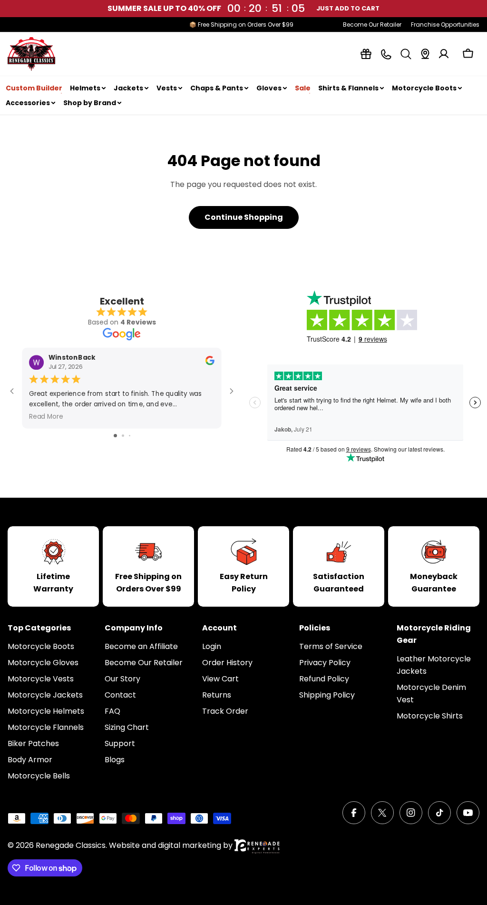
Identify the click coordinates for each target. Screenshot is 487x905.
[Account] (443, 53)
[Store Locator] (425, 53)
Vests (166, 88)
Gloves (269, 88)
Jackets (128, 88)
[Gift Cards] (366, 54)
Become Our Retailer (372, 24)
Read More (46, 416)
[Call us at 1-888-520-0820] (386, 54)
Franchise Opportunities (445, 24)
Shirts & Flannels (348, 88)
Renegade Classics (71, 845)
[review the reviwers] (209, 362)
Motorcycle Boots (424, 88)
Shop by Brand (89, 103)
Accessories (28, 103)
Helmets (85, 88)
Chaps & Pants (216, 88)
